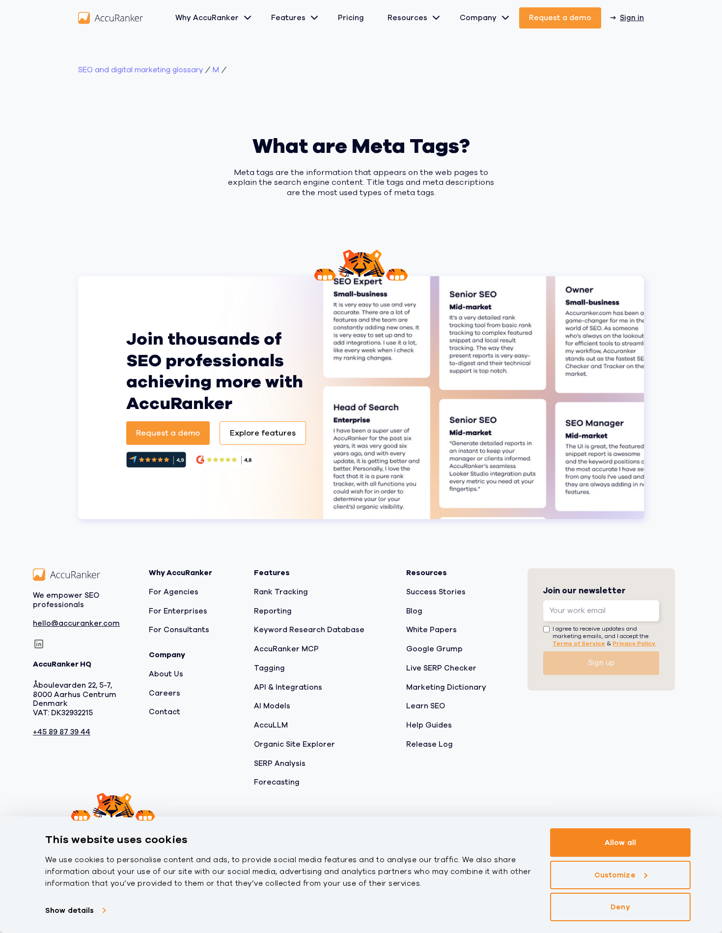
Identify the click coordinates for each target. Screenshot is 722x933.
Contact (164, 712)
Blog (414, 611)
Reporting (273, 611)
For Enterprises (178, 611)
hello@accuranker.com (76, 624)
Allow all (620, 842)
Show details (69, 910)
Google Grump (434, 649)
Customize (615, 875)
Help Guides (429, 725)
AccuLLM (271, 725)
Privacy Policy (633, 643)
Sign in (632, 18)
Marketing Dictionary (446, 687)
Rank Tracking (281, 592)
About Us (166, 674)
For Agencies (173, 592)
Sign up (601, 663)
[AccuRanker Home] (110, 18)
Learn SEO (425, 706)
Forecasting (277, 782)
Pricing (351, 18)
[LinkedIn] (39, 644)
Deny (620, 907)
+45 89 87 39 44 (61, 732)
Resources (407, 18)
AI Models (272, 706)
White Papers (431, 630)
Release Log (429, 744)
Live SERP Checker (441, 668)
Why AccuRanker (207, 18)
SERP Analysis (279, 763)
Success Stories (436, 592)
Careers (164, 693)
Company (478, 18)
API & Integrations (288, 687)
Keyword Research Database (309, 630)
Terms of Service (579, 643)
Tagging (269, 668)
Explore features (263, 433)
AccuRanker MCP (286, 649)
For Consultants (179, 630)
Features (288, 18)
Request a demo (560, 18)
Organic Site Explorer (294, 744)
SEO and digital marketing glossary (140, 70)
